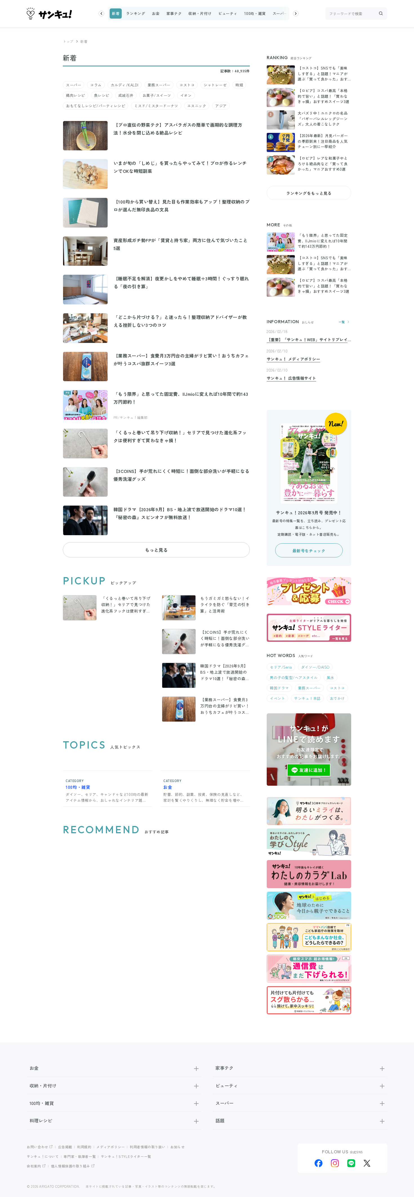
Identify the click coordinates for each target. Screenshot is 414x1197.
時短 (239, 85)
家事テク (174, 13)
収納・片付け (200, 13)
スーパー (280, 13)
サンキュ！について (43, 1156)
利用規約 (84, 1146)
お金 (155, 13)
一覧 (342, 321)
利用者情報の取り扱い (147, 1146)
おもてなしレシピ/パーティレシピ (95, 105)
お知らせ (177, 1146)
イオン (186, 95)
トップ (68, 41)
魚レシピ (101, 95)
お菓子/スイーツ (157, 95)
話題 (219, 1120)
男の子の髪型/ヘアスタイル (294, 677)
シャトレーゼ (215, 85)
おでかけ (337, 698)
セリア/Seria (281, 667)
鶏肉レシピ (75, 95)
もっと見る (156, 549)
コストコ (187, 85)
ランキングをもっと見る (308, 193)
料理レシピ (41, 1120)
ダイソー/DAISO (315, 667)
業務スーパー (159, 85)
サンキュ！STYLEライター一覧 (126, 1156)
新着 (115, 13)
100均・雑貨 (255, 13)
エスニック (196, 105)
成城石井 (125, 95)
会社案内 (34, 1165)
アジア (221, 105)
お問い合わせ (37, 1146)
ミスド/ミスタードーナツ (156, 105)
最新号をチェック (308, 550)
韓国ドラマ (279, 688)
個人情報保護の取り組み (70, 1165)
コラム (96, 85)
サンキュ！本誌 (307, 698)
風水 (330, 677)
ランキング (135, 13)
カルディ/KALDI (125, 85)
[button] (101, 13)
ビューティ (227, 13)
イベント (277, 698)
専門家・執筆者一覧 (80, 1156)
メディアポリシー (110, 1146)
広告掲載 (65, 1146)
